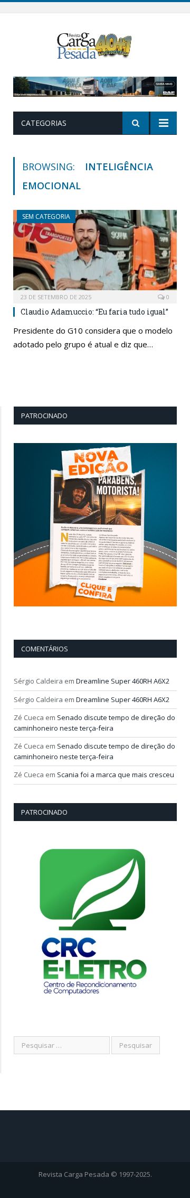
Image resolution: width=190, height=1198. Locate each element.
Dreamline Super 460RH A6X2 (122, 681)
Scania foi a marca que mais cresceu (115, 774)
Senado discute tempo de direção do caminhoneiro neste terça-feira (94, 723)
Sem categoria (46, 216)
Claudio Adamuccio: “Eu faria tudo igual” (94, 312)
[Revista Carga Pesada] (95, 44)
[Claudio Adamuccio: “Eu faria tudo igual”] (95, 253)
